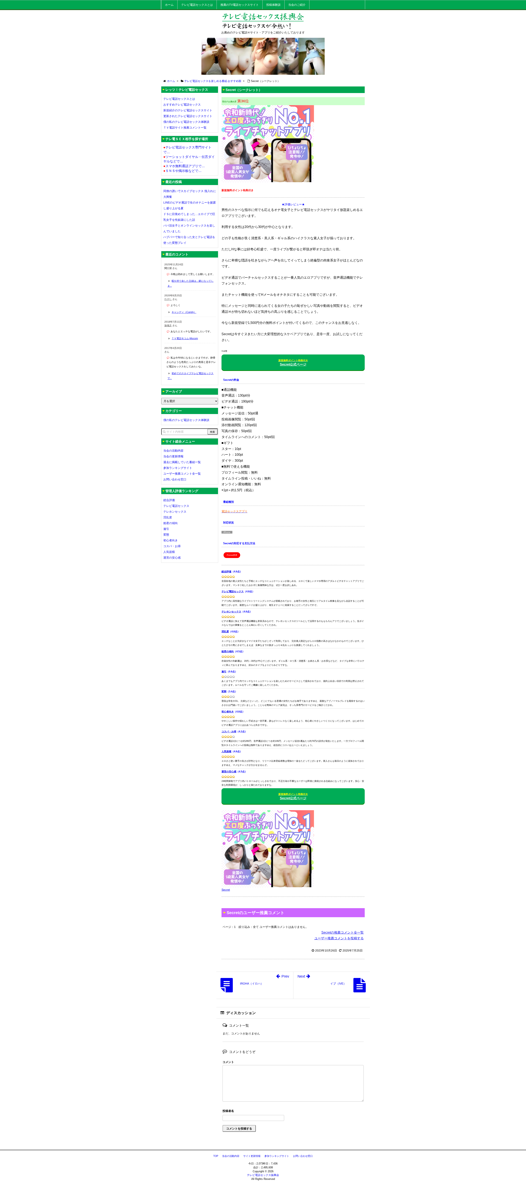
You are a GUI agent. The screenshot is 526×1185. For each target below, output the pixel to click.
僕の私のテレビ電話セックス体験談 (186, 121)
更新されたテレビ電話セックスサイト (187, 116)
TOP (215, 1156)
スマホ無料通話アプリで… (184, 166)
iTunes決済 (232, 555)
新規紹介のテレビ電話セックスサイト (187, 110)
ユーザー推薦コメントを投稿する (339, 938)
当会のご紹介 (297, 4)
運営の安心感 (228, 771)
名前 (293, 1111)
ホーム (169, 4)
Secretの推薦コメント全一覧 (342, 932)
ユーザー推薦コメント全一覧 (182, 473)
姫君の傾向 (227, 651)
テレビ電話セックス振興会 (263, 1175)
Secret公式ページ (293, 362)
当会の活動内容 (173, 450)
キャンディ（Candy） (184, 312)
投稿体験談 (273, 4)
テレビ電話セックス (232, 591)
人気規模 (226, 751)
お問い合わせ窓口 (174, 479)
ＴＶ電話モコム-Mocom (185, 338)
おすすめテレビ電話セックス (182, 104)
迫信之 (168, 325)
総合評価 (226, 571)
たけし (168, 299)
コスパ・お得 (228, 731)
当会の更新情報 (173, 456)
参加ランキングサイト (177, 467)
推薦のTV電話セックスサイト (239, 4)
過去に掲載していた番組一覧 (182, 462)
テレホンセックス (231, 611)
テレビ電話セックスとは (197, 4)
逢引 (223, 671)
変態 (223, 691)
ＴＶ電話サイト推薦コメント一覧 (184, 127)
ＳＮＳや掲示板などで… (182, 171)
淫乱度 (225, 631)
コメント (228, 1062)
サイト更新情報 (252, 1156)
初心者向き (227, 711)
